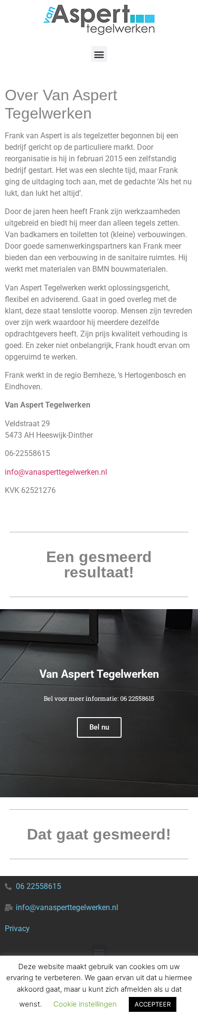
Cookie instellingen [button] (85, 1003)
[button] (99, 54)
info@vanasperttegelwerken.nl (56, 472)
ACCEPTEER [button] (153, 1004)
